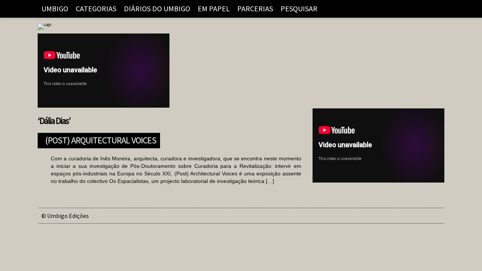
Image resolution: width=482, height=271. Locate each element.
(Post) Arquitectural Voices (100, 139)
